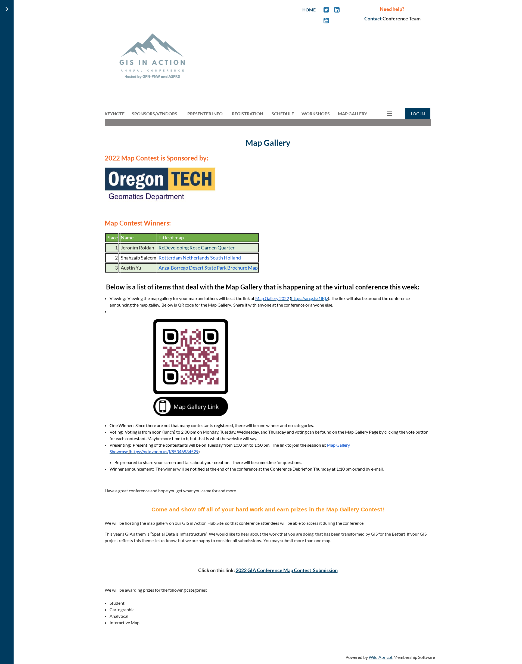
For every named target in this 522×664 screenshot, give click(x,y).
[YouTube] (326, 20)
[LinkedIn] (337, 10)
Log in (418, 113)
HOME (309, 9)
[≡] (383, 113)
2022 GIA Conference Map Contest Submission (287, 570)
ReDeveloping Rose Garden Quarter (197, 248)
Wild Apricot (381, 657)
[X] (326, 10)
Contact (373, 18)
